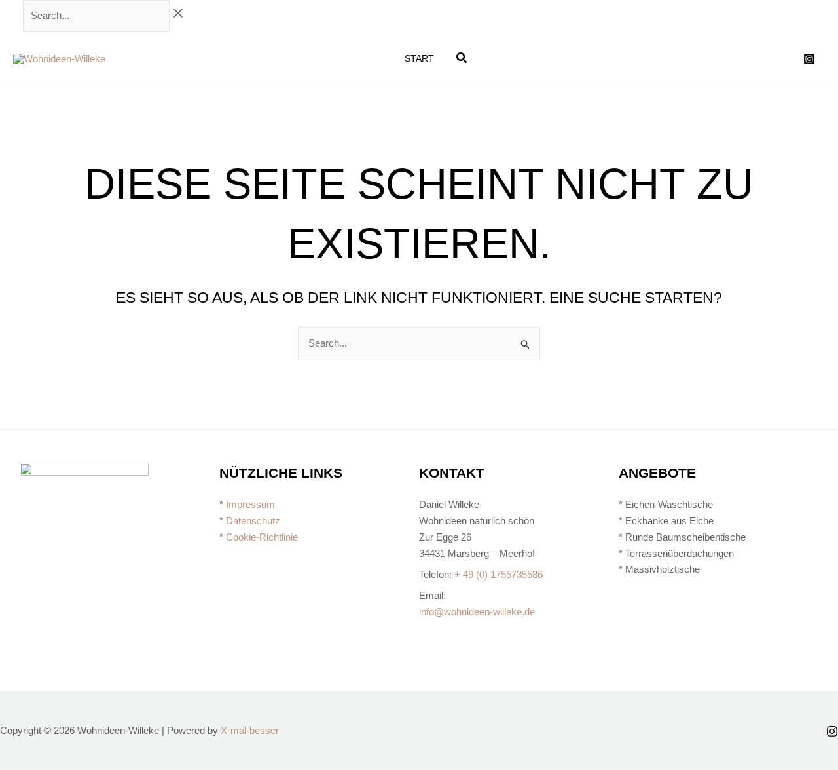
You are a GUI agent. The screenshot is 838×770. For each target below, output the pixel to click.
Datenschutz (253, 520)
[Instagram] (809, 59)
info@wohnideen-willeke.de (477, 611)
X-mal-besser (250, 730)
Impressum (250, 504)
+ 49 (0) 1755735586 (498, 574)
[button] (462, 59)
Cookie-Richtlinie (262, 537)
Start (419, 58)
